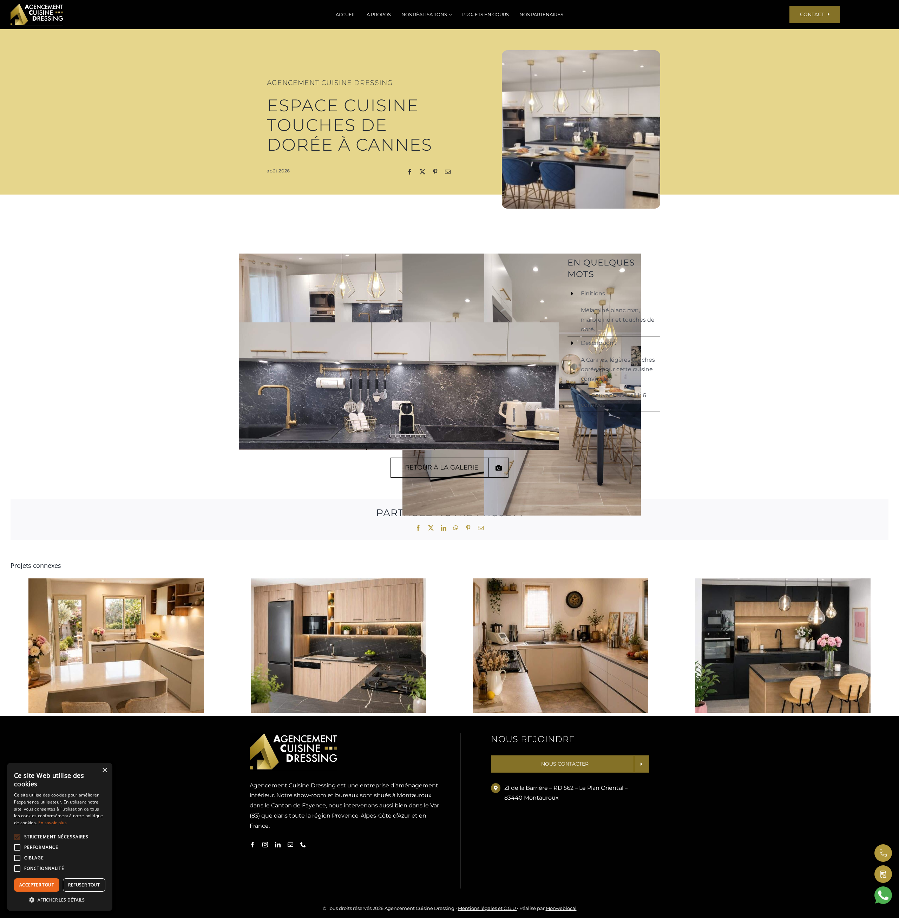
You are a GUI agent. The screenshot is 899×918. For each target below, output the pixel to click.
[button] (59, 900)
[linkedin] (278, 844)
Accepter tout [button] (36, 885)
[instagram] (265, 844)
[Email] (447, 172)
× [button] (104, 770)
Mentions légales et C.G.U (487, 908)
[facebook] (252, 844)
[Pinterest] (435, 172)
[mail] (290, 844)
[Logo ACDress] (37, 6)
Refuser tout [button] (84, 885)
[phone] (303, 844)
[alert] (59, 837)
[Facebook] (409, 172)
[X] (422, 172)
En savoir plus (52, 823)
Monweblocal (561, 908)
